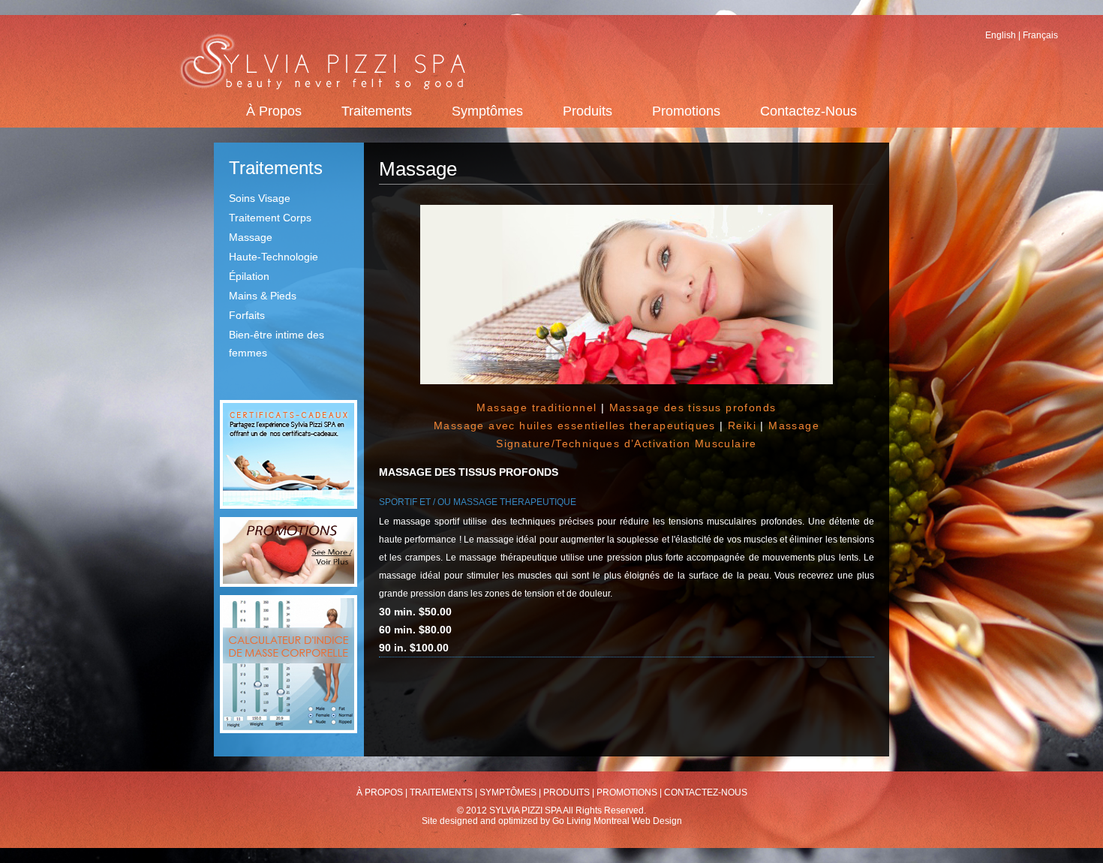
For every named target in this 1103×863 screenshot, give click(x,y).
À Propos (274, 111)
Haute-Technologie (273, 257)
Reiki (742, 425)
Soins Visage (259, 198)
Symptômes (487, 111)
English (1000, 35)
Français (1040, 35)
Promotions (686, 111)
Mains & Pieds (262, 296)
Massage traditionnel (536, 407)
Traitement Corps (270, 218)
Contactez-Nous (808, 111)
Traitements (376, 111)
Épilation (249, 276)
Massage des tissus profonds (693, 407)
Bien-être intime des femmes (276, 344)
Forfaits (247, 315)
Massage (250, 237)
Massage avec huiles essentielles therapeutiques (575, 425)
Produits (587, 111)
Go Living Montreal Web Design (617, 821)
